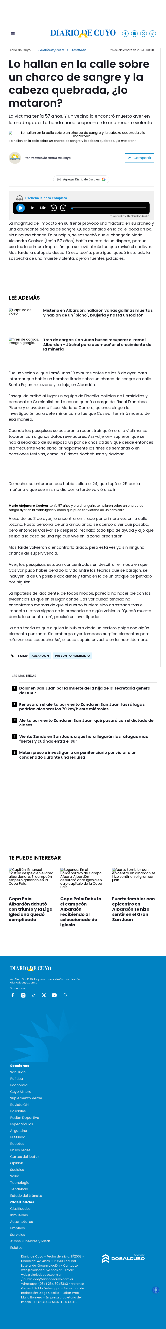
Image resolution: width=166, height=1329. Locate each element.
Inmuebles (19, 1215)
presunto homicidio (72, 656)
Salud (14, 1176)
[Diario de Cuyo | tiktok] (152, 33)
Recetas (17, 1143)
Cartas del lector (24, 1156)
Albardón (40, 656)
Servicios (17, 1234)
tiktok (33, 995)
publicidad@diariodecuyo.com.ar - (50, 1279)
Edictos (16, 1247)
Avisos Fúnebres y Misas (30, 1241)
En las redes (20, 1150)
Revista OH (19, 1104)
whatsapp (64, 995)
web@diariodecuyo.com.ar (41, 1270)
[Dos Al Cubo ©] (123, 1261)
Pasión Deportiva (24, 1117)
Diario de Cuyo (20, 50)
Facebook (12, 995)
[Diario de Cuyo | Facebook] (125, 33)
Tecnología (19, 1182)
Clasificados (20, 1208)
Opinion (16, 1163)
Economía (18, 1085)
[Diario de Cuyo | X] (143, 33)
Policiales (18, 1111)
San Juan (18, 1072)
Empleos (17, 1228)
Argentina (18, 1130)
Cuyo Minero (20, 1091)
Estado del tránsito (26, 1195)
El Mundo (17, 1137)
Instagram (23, 995)
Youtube (54, 995)
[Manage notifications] (155, 1290)
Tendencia (19, 1189)
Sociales (17, 1169)
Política (16, 1078)
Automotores (21, 1221)
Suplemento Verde (26, 1098)
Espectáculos (21, 1124)
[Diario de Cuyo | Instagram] (134, 33)
